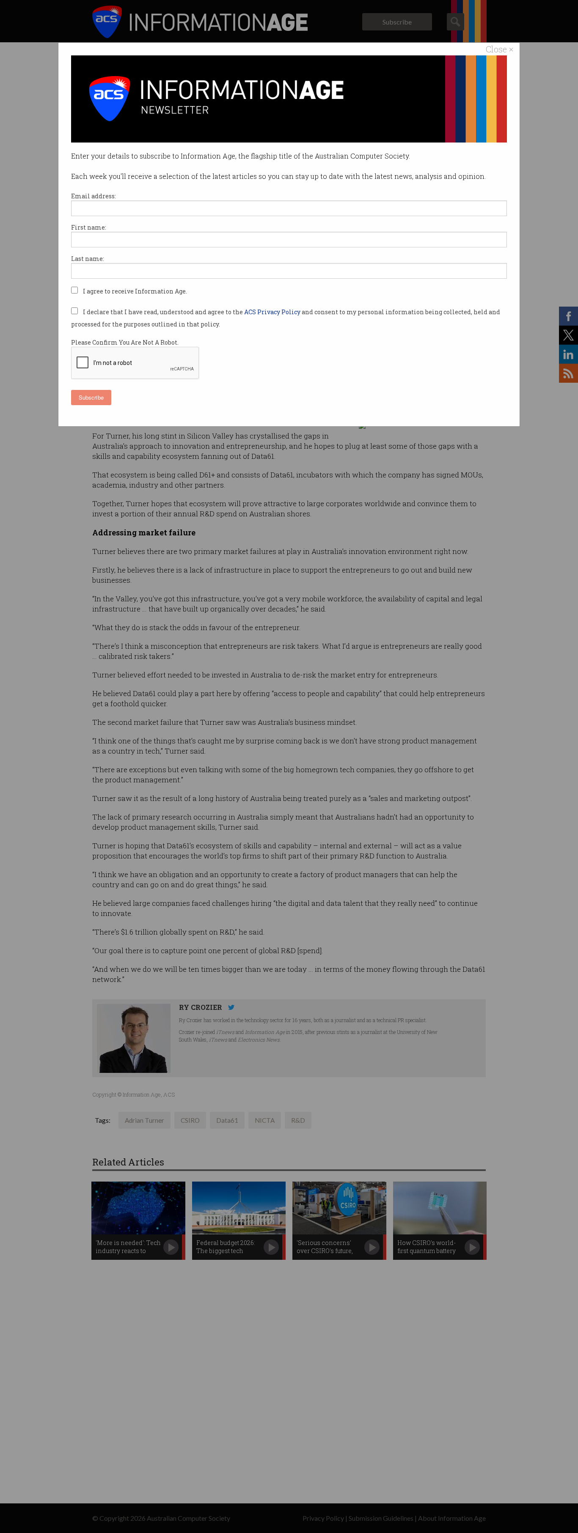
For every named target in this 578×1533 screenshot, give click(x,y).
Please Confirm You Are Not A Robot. (125, 342)
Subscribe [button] (91, 397)
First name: (88, 227)
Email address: (93, 196)
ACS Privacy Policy (273, 312)
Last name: (87, 259)
